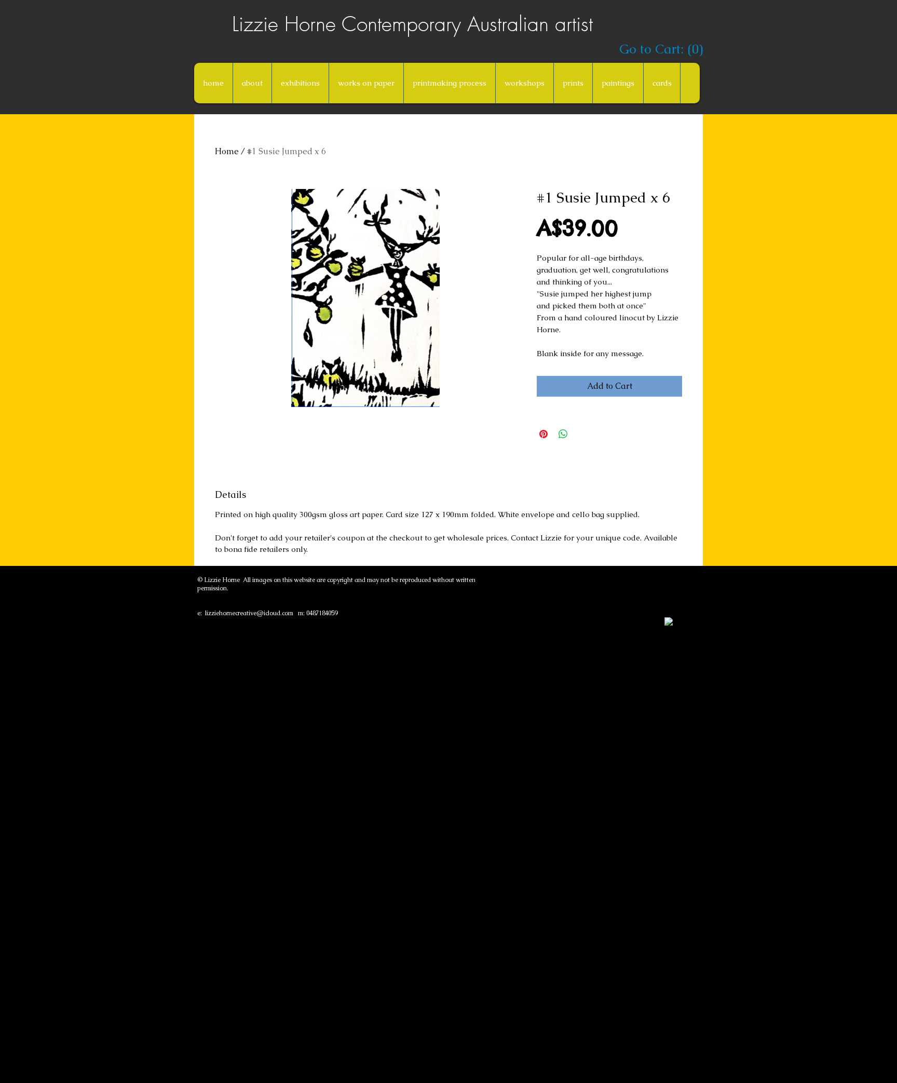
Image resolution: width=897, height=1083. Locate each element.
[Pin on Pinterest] (543, 434)
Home (227, 151)
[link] (659, 49)
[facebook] (668, 621)
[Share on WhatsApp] (563, 434)
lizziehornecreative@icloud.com (249, 613)
